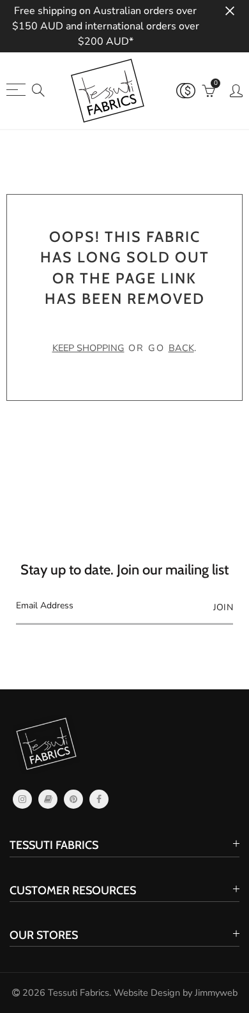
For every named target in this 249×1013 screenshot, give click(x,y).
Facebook (99, 799)
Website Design (147, 992)
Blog (47, 799)
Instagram (22, 799)
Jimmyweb (216, 992)
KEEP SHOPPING (88, 347)
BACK (181, 347)
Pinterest (73, 799)
